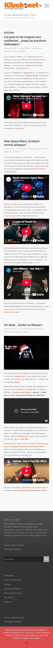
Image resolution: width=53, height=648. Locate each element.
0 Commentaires (24, 48)
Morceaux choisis (10, 51)
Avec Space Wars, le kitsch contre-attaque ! (22, 143)
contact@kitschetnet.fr (13, 549)
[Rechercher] (39, 5)
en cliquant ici (18, 128)
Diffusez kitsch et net (12, 593)
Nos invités (8, 597)
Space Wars (40, 166)
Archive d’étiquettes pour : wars (20, 14)
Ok (26, 643)
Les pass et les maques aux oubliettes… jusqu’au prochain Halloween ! (25, 40)
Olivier (23, 51)
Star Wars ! (15, 382)
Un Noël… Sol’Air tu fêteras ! (23, 325)
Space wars (29, 72)
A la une (39, 48)
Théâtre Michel (31, 75)
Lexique (7, 584)
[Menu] (45, 5)
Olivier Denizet (12, 213)
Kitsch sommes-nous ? (13, 580)
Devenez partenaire (12, 588)
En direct (7, 601)
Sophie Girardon (11, 204)
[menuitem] (39, 5)
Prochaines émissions (11, 332)
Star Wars (18, 166)
